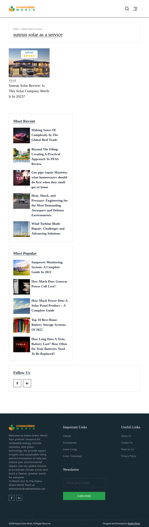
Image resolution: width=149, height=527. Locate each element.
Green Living (70, 449)
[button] (135, 8)
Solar (12, 80)
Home (16, 29)
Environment (69, 442)
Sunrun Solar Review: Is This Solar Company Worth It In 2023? (29, 90)
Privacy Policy (128, 456)
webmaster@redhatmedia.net (27, 488)
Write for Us (127, 449)
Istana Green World (23, 523)
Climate (67, 436)
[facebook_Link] (17, 383)
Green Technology (72, 456)
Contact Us (126, 442)
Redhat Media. (134, 523)
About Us (126, 436)
